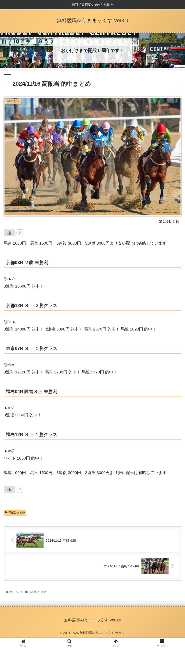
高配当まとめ (17, 512)
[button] (171, 469)
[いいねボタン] (9, 232)
